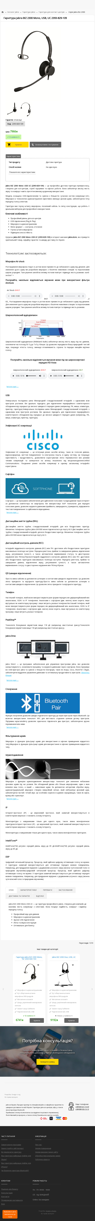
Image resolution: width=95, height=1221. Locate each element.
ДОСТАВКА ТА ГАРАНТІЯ (19, 896)
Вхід (3, 1204)
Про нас (38, 1144)
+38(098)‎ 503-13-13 (82, 1109)
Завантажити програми (11, 1144)
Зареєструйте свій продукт (12, 1148)
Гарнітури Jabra (28, 12)
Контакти (5, 1196)
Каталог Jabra (13, 12)
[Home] (2, 12)
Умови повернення (43, 1148)
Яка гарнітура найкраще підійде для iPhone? (16, 1165)
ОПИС (11, 890)
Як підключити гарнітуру (11, 1152)
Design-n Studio (51, 1211)
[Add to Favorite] (38, 965)
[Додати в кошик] (17, 144)
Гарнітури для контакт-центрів (51, 12)
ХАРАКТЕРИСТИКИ (28, 890)
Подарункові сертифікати (12, 1200)
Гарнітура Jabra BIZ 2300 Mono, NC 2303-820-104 (29, 958)
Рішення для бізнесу (9, 1189)
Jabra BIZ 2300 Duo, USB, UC (64, 957)
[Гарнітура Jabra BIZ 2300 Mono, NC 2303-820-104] (29, 975)
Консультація (6, 1193)
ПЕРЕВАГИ (47, 890)
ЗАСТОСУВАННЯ (65, 890)
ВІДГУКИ (40, 896)
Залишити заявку (47, 1062)
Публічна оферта (42, 1159)
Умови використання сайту (46, 1152)
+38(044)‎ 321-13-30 (82, 1107)
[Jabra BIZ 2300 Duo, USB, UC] (63, 975)
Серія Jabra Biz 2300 (77, 12)
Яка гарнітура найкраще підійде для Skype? (16, 1158)
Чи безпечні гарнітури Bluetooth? (15, 1170)
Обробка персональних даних (47, 1156)
